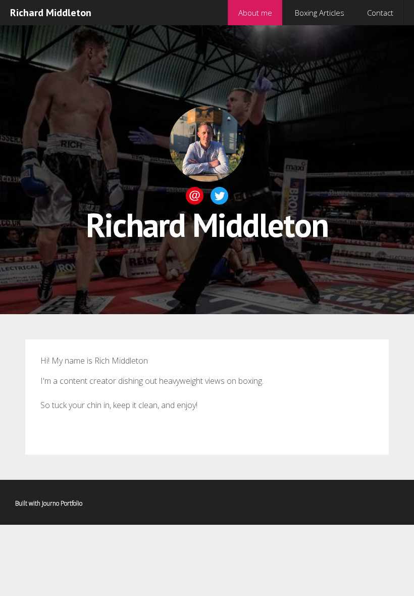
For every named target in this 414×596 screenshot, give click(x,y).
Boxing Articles (319, 13)
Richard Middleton (50, 12)
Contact (380, 13)
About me (255, 13)
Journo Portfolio (62, 503)
